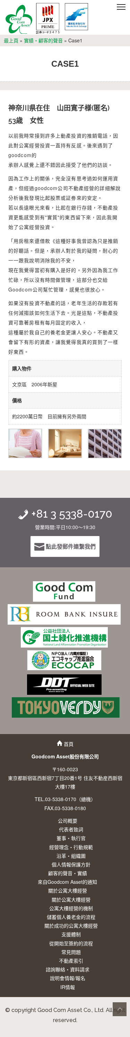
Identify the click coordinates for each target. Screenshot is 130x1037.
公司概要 (67, 820)
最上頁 (11, 40)
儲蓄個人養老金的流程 (71, 916)
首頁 (67, 743)
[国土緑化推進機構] (64, 637)
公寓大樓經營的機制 (71, 908)
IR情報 (67, 986)
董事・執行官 (71, 837)
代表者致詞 (71, 829)
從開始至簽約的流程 (71, 943)
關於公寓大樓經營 (67, 890)
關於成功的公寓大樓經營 (71, 925)
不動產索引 (71, 960)
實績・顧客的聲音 (43, 40)
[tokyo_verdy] (66, 707)
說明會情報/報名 (67, 977)
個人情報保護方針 (71, 864)
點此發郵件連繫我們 (70, 546)
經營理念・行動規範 (71, 846)
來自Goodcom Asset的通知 (67, 881)
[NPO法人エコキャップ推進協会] (64, 660)
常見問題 (71, 951)
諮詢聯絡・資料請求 (67, 969)
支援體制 (71, 934)
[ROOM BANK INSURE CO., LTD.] (64, 614)
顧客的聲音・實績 (67, 873)
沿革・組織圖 (71, 855)
